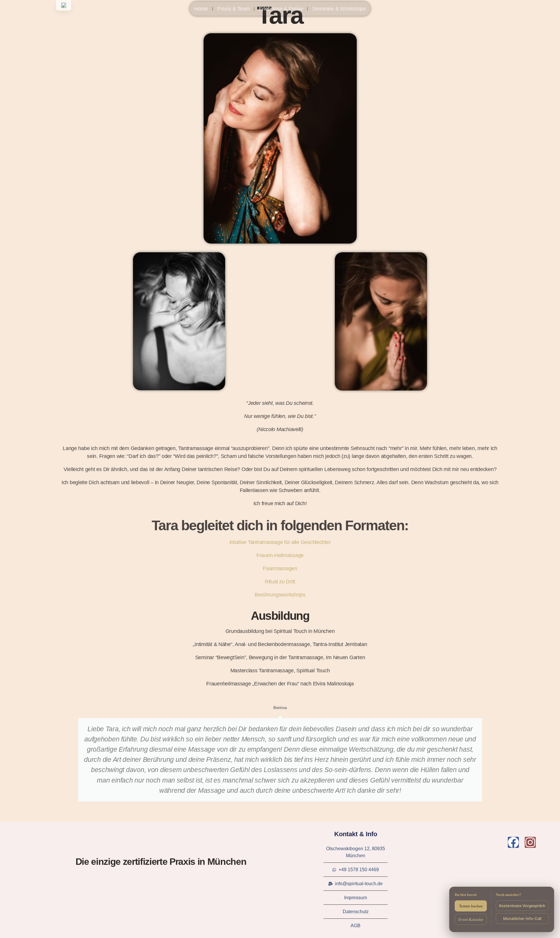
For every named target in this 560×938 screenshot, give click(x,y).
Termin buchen (471, 906)
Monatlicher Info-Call (522, 918)
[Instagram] (530, 842)
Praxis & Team (233, 9)
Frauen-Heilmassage (280, 555)
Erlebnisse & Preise (281, 9)
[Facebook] (513, 842)
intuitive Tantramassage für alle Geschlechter (280, 542)
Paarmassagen (280, 568)
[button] (67, 753)
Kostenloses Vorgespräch (522, 905)
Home (201, 9)
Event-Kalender (471, 919)
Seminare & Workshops (339, 9)
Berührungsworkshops (280, 595)
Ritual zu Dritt (280, 581)
